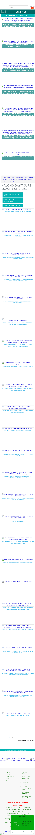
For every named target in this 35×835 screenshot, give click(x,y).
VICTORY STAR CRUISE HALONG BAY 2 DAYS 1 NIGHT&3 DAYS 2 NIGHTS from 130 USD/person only (17, 630)
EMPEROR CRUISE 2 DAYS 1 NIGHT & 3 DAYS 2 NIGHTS (18, 366)
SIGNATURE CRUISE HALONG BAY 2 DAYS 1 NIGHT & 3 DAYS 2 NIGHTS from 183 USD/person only (18, 608)
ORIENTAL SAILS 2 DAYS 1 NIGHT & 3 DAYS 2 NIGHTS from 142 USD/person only (18, 498)
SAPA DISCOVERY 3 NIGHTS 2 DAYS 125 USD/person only (18, 157)
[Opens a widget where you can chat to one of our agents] (22, 824)
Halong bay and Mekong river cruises (26, 798)
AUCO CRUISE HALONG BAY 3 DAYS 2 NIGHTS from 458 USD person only (18, 301)
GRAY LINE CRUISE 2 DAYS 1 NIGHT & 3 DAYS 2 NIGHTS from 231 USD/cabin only (18, 411)
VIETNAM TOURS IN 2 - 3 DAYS (26, 788)
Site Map (8, 774)
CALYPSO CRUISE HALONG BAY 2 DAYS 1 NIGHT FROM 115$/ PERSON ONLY (18, 652)
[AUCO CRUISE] (6, 758)
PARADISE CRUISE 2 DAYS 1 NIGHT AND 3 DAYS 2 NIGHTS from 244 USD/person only (18, 542)
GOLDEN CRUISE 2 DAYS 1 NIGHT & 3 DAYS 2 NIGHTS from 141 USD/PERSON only (17, 696)
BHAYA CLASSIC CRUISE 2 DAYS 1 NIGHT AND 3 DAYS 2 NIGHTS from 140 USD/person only (18, 323)
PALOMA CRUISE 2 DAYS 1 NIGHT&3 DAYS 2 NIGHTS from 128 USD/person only (18, 520)
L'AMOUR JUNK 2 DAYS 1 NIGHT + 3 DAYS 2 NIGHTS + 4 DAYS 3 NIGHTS (18, 236)
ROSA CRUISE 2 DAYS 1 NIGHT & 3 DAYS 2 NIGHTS (18, 584)
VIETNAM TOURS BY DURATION (12, 205)
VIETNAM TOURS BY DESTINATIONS (8, 200)
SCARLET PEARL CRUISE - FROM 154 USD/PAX (18, 211)
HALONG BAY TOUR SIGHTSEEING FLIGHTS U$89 (17, 430)
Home (5, 177)
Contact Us (21, 12)
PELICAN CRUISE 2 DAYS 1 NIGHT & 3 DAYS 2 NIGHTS (18, 562)
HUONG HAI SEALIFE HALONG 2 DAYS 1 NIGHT (18, 715)
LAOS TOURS (26, 776)
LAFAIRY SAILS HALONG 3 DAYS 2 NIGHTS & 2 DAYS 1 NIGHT (18, 455)
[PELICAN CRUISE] (18, 758)
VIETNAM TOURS (14, 177)
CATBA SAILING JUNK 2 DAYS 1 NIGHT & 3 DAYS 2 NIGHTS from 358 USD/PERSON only (18, 345)
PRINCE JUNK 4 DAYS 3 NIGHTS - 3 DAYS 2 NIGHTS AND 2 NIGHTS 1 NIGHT (18, 258)
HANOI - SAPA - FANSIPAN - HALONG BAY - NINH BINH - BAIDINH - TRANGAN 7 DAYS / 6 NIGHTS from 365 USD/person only (18, 26)
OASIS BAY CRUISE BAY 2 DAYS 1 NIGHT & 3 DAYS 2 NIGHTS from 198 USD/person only (18, 477)
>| (18, 737)
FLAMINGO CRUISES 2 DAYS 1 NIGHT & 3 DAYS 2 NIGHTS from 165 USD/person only (17, 389)
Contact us (9, 781)
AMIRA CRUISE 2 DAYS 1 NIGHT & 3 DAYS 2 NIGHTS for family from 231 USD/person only (18, 280)
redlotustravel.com (9, 831)
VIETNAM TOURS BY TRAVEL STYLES (11, 194)
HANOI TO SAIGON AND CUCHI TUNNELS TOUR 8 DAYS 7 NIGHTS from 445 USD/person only (17, 46)
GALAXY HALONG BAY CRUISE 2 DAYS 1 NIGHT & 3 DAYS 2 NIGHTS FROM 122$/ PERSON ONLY (18, 674)
